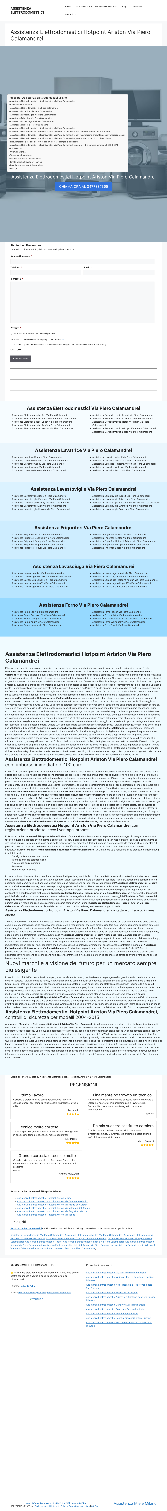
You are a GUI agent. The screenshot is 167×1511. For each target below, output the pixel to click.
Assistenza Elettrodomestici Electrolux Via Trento (112, 1292)
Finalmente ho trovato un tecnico (26, 162)
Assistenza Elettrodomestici (26, 1228)
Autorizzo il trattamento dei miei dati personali (34, 333)
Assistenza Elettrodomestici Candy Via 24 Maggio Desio (115, 1304)
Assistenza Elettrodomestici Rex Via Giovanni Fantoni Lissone (118, 1318)
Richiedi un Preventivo (21, 104)
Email (88, 267)
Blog (124, 6)
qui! (62, 339)
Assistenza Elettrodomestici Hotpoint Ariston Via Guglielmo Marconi (52, 1211)
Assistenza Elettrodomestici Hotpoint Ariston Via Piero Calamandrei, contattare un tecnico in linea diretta (60, 138)
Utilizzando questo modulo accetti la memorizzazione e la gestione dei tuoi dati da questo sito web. (59, 344)
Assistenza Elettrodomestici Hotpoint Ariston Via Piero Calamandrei (42, 101)
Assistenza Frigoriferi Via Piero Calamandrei (31, 118)
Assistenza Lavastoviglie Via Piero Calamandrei (33, 115)
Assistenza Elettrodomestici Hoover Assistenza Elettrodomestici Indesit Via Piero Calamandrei (74, 1241)
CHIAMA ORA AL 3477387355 (83, 186)
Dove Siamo (137, 6)
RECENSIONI (16, 148)
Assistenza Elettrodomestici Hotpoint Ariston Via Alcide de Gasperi (52, 1204)
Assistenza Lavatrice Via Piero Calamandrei (31, 111)
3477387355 (28, 1286)
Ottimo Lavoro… (18, 152)
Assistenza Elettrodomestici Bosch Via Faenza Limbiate (115, 1309)
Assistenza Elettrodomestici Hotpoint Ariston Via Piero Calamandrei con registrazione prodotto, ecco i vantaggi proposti (67, 135)
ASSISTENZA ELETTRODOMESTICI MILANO (96, 6)
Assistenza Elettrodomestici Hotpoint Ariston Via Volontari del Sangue (53, 1208)
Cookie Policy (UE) (61, 1503)
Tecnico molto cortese (21, 155)
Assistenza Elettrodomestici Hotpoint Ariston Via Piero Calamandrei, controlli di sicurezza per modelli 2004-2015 (64, 145)
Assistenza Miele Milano (135, 1503)
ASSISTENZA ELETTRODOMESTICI (27, 10)
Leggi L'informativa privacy (38, 1503)
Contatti (69, 14)
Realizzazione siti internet (47, 1506)
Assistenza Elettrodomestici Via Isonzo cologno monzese (116, 1272)
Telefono (16, 267)
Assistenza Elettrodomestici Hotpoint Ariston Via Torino (46, 1214)
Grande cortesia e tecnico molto (25, 158)
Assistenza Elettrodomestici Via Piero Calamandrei (34, 108)
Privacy (15, 328)
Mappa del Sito (79, 1503)
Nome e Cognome (21, 256)
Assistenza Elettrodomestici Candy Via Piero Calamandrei (76, 1238)
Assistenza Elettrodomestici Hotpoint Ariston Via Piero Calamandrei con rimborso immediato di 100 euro (60, 131)
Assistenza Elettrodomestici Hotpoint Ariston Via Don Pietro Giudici (52, 1201)
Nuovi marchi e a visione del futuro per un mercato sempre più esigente (44, 142)
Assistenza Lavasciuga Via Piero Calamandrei (32, 121)
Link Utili (14, 168)
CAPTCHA (16, 349)
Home (68, 6)
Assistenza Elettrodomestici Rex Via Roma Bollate (112, 1313)
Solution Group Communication (75, 1506)
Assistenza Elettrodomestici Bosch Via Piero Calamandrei (65, 1248)
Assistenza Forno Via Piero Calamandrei (29, 125)
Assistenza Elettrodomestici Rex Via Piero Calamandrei (94, 1235)
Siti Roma (95, 1506)
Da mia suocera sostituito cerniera (26, 165)
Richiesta (16, 278)
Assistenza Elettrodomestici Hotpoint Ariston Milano (44, 1198)
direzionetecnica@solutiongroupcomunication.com (44, 1292)
